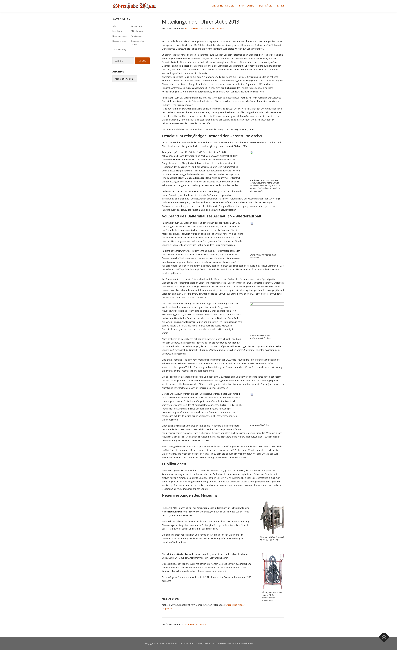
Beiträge (265, 5)
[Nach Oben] (383, 637)
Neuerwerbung (119, 36)
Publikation (136, 36)
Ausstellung (136, 26)
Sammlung (246, 5)
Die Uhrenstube (223, 5)
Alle (186, 624)
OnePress (221, 643)
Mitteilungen (198, 624)
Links (281, 5)
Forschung (117, 31)
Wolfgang (218, 28)
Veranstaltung (119, 49)
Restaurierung (119, 40)
